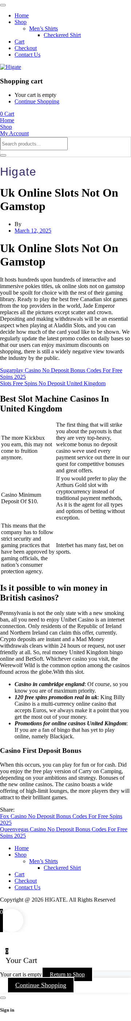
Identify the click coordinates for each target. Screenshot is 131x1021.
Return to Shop (67, 974)
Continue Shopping (37, 101)
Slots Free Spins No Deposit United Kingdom (53, 383)
